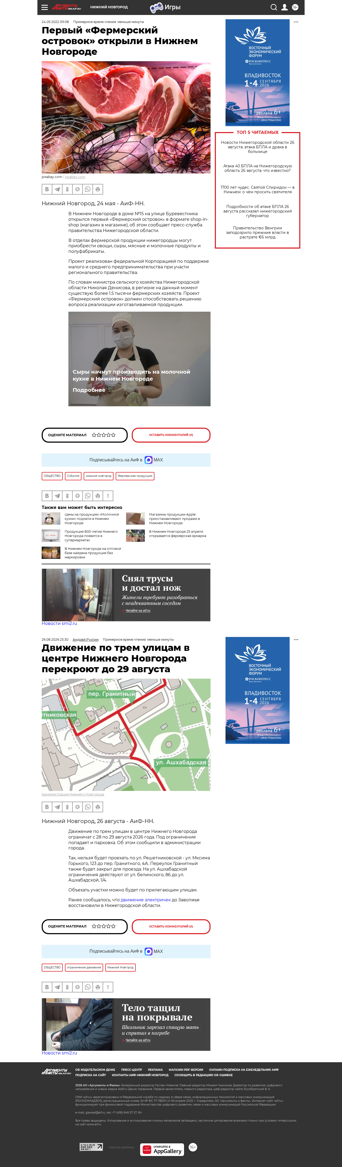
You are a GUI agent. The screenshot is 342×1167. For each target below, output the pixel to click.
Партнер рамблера (121, 1147)
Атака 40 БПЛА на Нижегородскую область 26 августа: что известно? (257, 168)
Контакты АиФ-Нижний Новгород (140, 1075)
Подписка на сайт (90, 1075)
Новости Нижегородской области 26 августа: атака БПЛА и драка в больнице (257, 147)
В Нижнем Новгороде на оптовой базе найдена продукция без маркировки (93, 553)
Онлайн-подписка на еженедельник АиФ (244, 1070)
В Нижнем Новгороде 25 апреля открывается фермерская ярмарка (177, 534)
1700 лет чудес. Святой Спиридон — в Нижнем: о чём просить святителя (258, 189)
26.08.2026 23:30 (55, 639)
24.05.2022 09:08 (55, 22)
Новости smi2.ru (59, 623)
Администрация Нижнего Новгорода (73, 794)
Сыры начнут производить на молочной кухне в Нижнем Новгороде (131, 375)
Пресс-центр (131, 1070)
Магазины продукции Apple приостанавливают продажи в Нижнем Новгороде (174, 518)
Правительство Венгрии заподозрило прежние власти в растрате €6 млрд (257, 232)
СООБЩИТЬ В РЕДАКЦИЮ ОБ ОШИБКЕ (203, 1075)
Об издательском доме (95, 1070)
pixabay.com (75, 177)
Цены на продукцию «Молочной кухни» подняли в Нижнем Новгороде (92, 518)
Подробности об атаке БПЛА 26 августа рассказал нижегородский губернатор (257, 211)
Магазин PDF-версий (186, 1070)
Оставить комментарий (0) (171, 435)
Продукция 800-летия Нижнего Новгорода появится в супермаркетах (91, 536)
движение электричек (146, 899)
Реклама (155, 1070)
